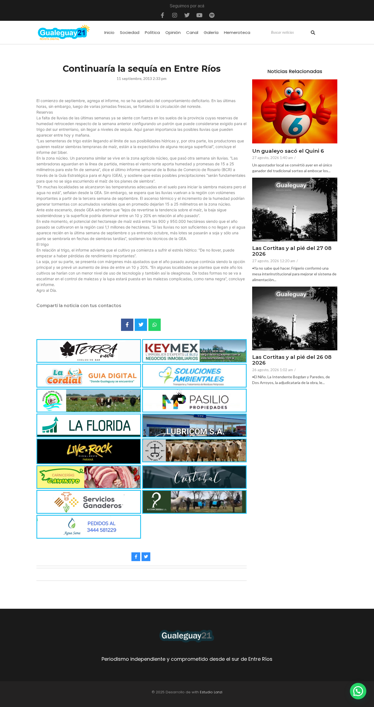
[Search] (313, 32)
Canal (192, 32)
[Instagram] (174, 15)
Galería (211, 32)
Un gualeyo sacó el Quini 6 (288, 151)
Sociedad (129, 32)
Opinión (173, 32)
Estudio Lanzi (211, 692)
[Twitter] (187, 15)
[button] (358, 691)
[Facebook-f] (162, 15)
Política (152, 32)
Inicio (109, 32)
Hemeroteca (237, 32)
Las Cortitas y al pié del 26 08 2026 (292, 360)
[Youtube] (199, 15)
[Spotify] (211, 15)
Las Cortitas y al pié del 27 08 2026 (292, 251)
